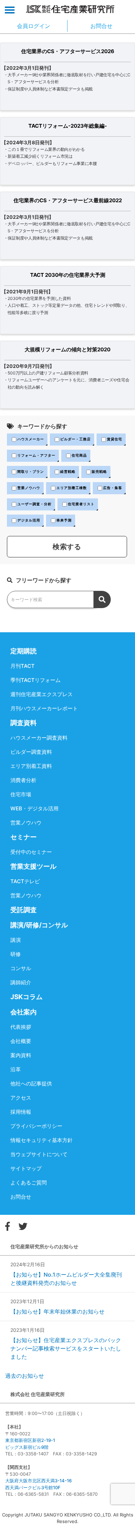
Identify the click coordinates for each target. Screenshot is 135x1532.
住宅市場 (20, 794)
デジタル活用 (28, 520)
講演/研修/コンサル (39, 925)
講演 (15, 940)
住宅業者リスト (81, 504)
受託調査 (23, 910)
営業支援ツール (33, 866)
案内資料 (20, 1055)
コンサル (20, 968)
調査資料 (23, 723)
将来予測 (64, 520)
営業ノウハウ (28, 488)
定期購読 (23, 651)
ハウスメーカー (30, 439)
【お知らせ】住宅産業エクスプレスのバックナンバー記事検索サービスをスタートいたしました (65, 1348)
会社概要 (20, 1041)
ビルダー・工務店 (75, 439)
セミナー (23, 837)
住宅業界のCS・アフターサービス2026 (67, 51)
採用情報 (20, 1112)
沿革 (15, 1069)
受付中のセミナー (31, 852)
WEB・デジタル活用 (34, 808)
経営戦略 (67, 471)
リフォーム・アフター (36, 455)
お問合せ (20, 1196)
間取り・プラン (30, 471)
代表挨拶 (20, 1027)
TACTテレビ (25, 881)
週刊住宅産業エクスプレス (41, 694)
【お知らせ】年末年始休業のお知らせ (57, 1311)
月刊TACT (22, 666)
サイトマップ (26, 1168)
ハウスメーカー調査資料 (39, 737)
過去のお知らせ (24, 1375)
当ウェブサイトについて (39, 1154)
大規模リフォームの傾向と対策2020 (67, 349)
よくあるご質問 (28, 1182)
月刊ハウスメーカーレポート (44, 708)
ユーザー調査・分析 (34, 504)
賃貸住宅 (114, 439)
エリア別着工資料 (31, 766)
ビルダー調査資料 (31, 752)
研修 (15, 954)
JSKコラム (26, 997)
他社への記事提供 (31, 1083)
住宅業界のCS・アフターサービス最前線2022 (68, 200)
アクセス (20, 1097)
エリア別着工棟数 (71, 488)
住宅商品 (79, 455)
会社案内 (23, 1012)
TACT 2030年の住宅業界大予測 (67, 275)
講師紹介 (20, 982)
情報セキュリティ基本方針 (41, 1140)
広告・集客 (112, 488)
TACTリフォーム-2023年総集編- (67, 126)
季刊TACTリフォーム (35, 680)
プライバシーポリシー (36, 1126)
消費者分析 (23, 780)
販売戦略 (99, 471)
